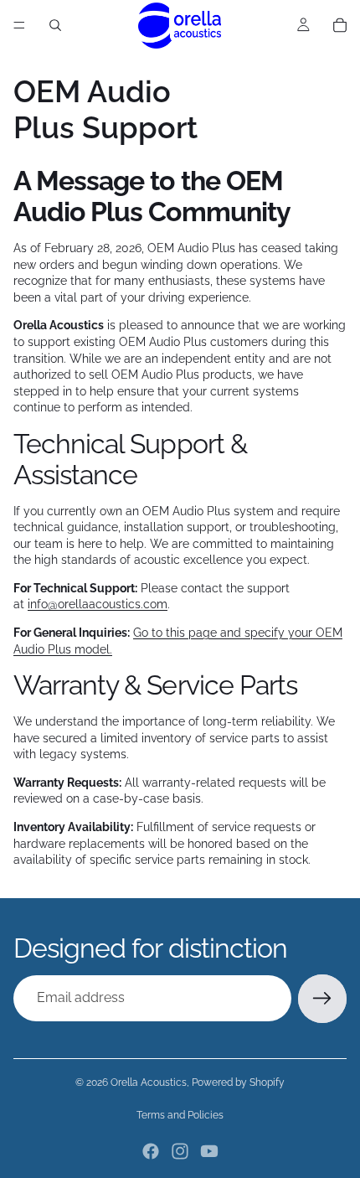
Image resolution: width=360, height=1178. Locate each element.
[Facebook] (151, 1151)
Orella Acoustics (149, 1082)
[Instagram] (180, 1151)
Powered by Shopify (238, 1082)
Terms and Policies (180, 1115)
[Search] (55, 25)
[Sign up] (322, 998)
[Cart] (339, 25)
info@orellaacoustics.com (97, 604)
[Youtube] (209, 1151)
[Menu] (19, 25)
